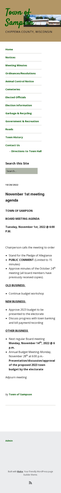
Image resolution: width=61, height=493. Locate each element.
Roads (9, 129)
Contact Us (12, 145)
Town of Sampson (19, 17)
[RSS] (30, 483)
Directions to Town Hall (26, 151)
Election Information (18, 105)
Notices (10, 57)
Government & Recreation (22, 121)
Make (20, 471)
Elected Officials (15, 97)
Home (9, 49)
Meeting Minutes (16, 65)
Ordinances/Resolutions (20, 73)
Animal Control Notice (19, 81)
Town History (14, 137)
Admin (9, 440)
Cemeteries (12, 89)
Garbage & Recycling (18, 113)
